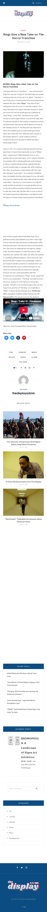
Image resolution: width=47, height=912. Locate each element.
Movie (23, 30)
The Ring (23, 362)
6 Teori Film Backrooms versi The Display (23, 482)
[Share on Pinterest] (34, 368)
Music (11, 833)
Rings (23, 357)
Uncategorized (14, 838)
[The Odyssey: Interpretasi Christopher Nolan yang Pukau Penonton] (23, 424)
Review (12, 357)
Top (24, 907)
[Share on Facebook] (21, 368)
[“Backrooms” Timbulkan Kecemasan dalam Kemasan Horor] (23, 502)
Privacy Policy (31, 899)
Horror (22, 352)
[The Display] (23, 14)
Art (10, 811)
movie (34, 352)
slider (34, 357)
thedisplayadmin (23, 393)
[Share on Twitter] (25, 368)
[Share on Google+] (29, 368)
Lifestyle (12, 822)
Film (11, 352)
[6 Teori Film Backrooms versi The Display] (23, 465)
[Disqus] (23, 558)
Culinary (12, 817)
